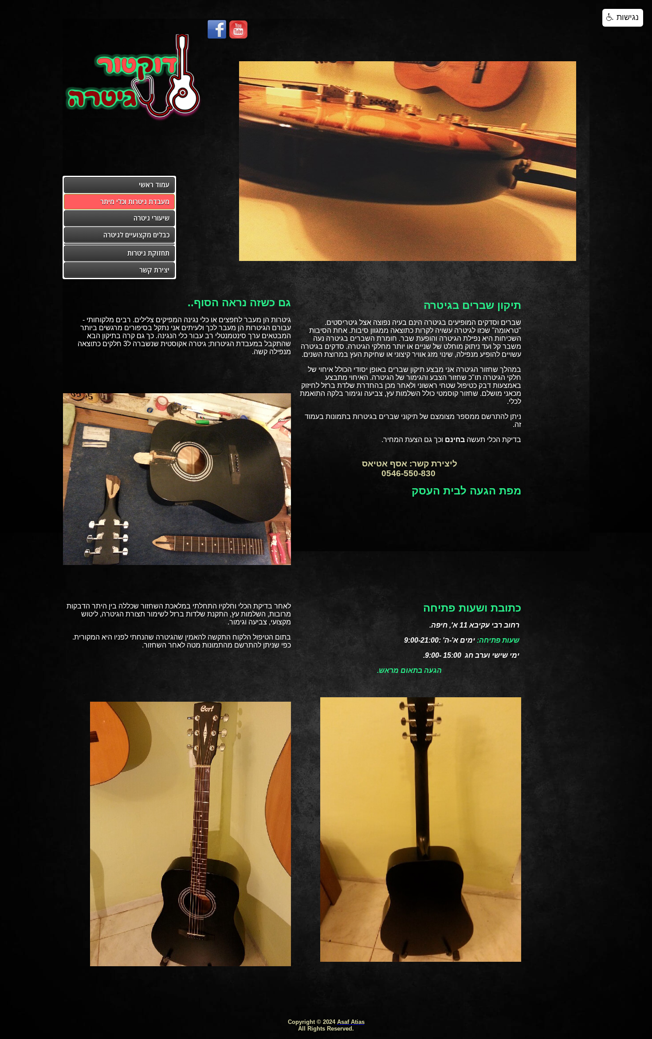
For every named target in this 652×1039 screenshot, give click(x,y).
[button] (622, 18)
